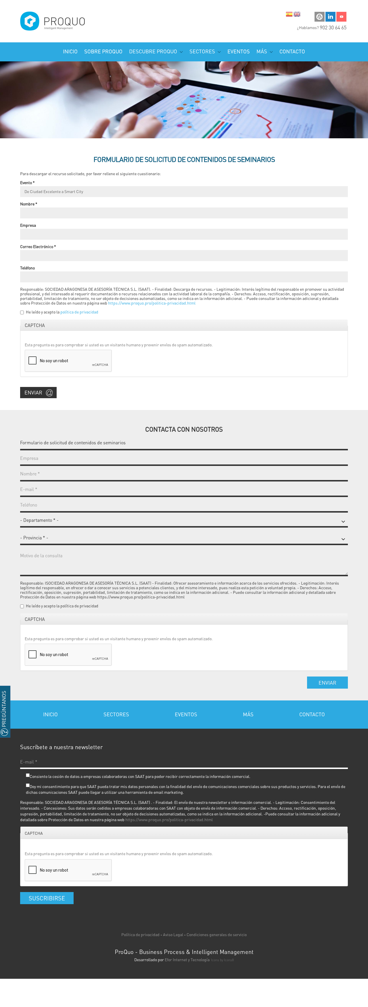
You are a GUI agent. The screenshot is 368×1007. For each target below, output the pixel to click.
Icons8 (229, 960)
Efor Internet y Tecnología (187, 959)
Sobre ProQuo (103, 51)
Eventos (238, 51)
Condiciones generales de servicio (217, 934)
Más (262, 51)
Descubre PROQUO (153, 51)
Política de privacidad (140, 934)
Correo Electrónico (38, 246)
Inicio (70, 51)
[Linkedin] (330, 16)
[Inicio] (53, 21)
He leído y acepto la (62, 311)
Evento (27, 182)
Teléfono (27, 267)
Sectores (202, 51)
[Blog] (320, 16)
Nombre (28, 203)
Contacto (292, 51)
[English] (297, 15)
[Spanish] (289, 15)
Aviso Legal (173, 934)
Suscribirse (47, 898)
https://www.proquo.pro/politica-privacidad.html (151, 302)
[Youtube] (341, 16)
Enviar (33, 392)
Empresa (28, 225)
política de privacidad (79, 311)
